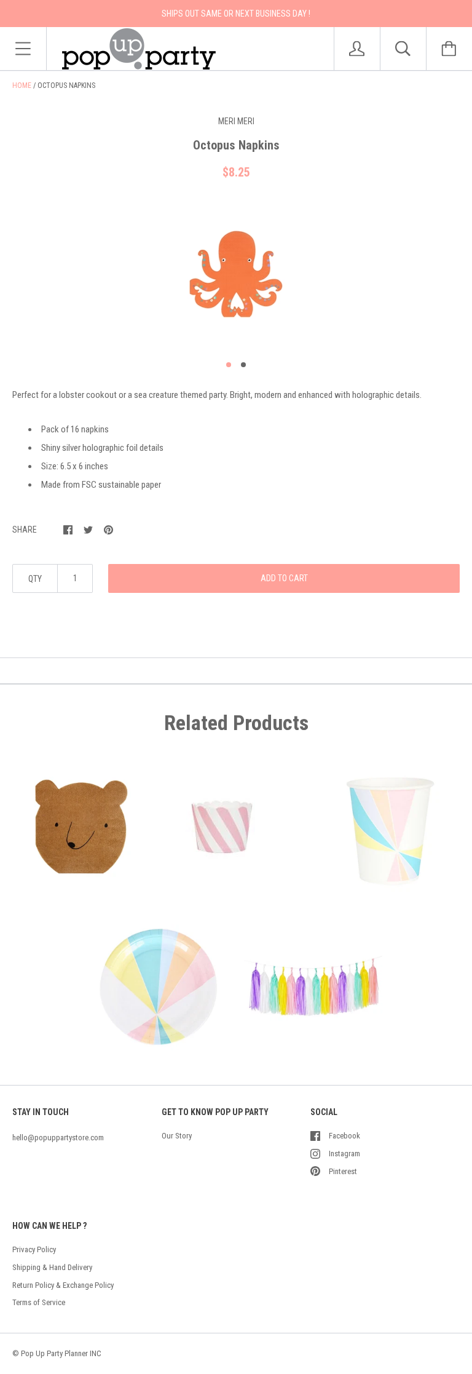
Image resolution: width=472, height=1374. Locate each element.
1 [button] (228, 364)
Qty (35, 579)
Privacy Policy (34, 1249)
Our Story (177, 1135)
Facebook (344, 1135)
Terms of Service (38, 1302)
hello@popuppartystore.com (58, 1137)
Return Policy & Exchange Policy (63, 1285)
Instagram (344, 1153)
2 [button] (243, 364)
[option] (236, 274)
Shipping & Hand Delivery (52, 1267)
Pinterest (343, 1171)
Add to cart (284, 578)
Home (21, 85)
